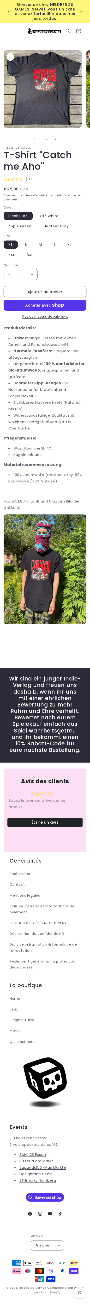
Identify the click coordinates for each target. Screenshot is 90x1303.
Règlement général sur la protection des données (42, 964)
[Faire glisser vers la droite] (55, 139)
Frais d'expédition (38, 195)
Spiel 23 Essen (32, 1154)
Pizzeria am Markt (36, 1160)
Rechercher (20, 873)
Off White (49, 216)
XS (10, 244)
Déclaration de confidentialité (37, 933)
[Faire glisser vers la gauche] (34, 139)
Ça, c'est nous (22, 1041)
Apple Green (20, 226)
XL (69, 244)
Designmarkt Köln (36, 1173)
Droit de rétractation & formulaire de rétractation (43, 947)
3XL (30, 254)
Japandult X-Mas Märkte (42, 1167)
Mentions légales (25, 895)
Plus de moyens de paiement (45, 316)
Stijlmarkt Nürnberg (37, 1180)
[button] (9, 31)
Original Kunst (22, 1020)
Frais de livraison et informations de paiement (42, 909)
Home (15, 998)
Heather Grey (56, 226)
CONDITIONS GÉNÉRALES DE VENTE (39, 923)
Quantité (11, 265)
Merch (15, 1030)
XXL (11, 254)
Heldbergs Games (33, 1288)
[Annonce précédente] (9, 11)
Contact (17, 884)
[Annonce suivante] (81, 11)
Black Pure (18, 216)
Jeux (14, 1009)
